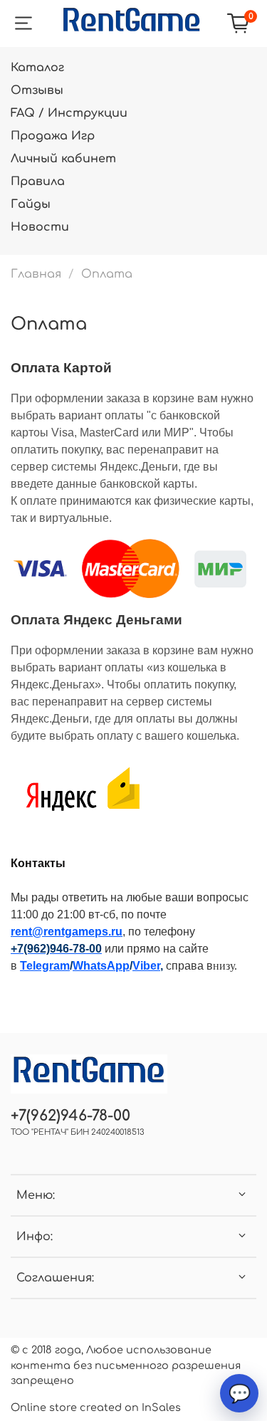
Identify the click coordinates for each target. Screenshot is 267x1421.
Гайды (31, 204)
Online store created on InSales (96, 1407)
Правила (38, 181)
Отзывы (37, 90)
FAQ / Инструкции (69, 113)
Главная (36, 274)
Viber (146, 966)
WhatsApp (101, 966)
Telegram (45, 966)
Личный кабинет (63, 158)
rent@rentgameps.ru (66, 932)
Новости (40, 227)
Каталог (37, 67)
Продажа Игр (53, 136)
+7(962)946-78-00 (70, 1116)
